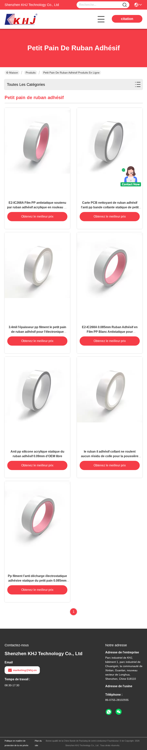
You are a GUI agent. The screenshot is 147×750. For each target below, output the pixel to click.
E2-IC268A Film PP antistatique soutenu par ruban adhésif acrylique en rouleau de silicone (37, 207)
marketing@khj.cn (25, 670)
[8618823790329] (108, 712)
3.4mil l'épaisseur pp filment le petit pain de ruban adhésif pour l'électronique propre (37, 331)
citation (127, 19)
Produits (31, 72)
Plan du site (38, 743)
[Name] (124, 4)
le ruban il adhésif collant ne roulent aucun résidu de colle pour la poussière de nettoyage (109, 456)
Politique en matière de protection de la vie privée (16, 743)
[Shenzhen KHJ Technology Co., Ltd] (26, 19)
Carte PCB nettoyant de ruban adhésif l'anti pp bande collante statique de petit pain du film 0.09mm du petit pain (110, 207)
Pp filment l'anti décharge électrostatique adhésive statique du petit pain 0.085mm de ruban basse (37, 580)
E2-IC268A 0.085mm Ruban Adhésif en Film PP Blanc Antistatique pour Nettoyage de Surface (110, 331)
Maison (13, 72)
